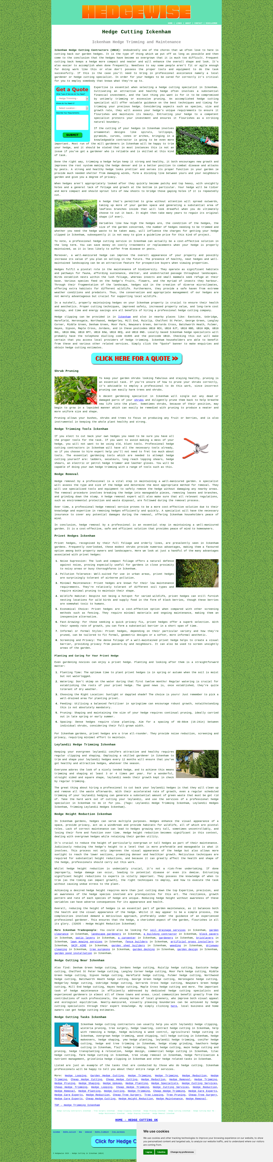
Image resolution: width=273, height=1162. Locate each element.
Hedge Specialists (164, 1083)
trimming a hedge (98, 161)
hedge (201, 98)
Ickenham (124, 316)
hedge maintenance (84, 990)
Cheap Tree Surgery (127, 1094)
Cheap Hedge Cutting (86, 1079)
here (174, 1006)
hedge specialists (197, 332)
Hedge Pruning (64, 1083)
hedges (207, 292)
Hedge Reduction (194, 1075)
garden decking (144, 949)
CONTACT (198, 23)
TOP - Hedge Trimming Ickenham (77, 1105)
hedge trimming (183, 1039)
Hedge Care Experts (202, 1091)
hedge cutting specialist (178, 87)
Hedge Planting (137, 1083)
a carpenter (127, 937)
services (121, 343)
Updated (88, 1132)
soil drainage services (168, 930)
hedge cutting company (194, 310)
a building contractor (160, 934)
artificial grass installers (192, 941)
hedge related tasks (177, 1059)
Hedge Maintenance (169, 1098)
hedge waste (98, 231)
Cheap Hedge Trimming (70, 1087)
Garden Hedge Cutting (107, 1075)
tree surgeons (100, 949)
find (66, 967)
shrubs (139, 400)
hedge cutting (202, 1032)
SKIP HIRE (78, 945)
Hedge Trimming (139, 1075)
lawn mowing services (86, 941)
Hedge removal (64, 481)
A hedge (105, 201)
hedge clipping (206, 1024)
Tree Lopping (153, 1094)
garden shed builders (128, 945)
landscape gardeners (106, 934)
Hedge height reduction (141, 832)
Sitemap (56, 1132)
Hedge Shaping (89, 1083)
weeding (175, 945)
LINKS (179, 23)
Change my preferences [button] (182, 1152)
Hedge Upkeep (112, 1083)
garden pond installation (73, 953)
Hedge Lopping (75, 1075)
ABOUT (188, 23)
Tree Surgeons (118, 1132)
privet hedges (100, 733)
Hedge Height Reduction (136, 1098)
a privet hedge (119, 662)
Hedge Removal (179, 1079)
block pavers (209, 934)
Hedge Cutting (114, 1091)
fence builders (136, 941)
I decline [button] (161, 1152)
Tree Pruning (176, 1094)
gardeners (166, 937)
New (80, 1132)
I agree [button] (149, 1152)
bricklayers (204, 937)
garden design (187, 949)
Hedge (58, 316)
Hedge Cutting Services (199, 1083)
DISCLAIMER (211, 23)
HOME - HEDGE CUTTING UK (136, 1120)
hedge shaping (108, 1039)
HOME (170, 23)
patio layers (85, 937)
